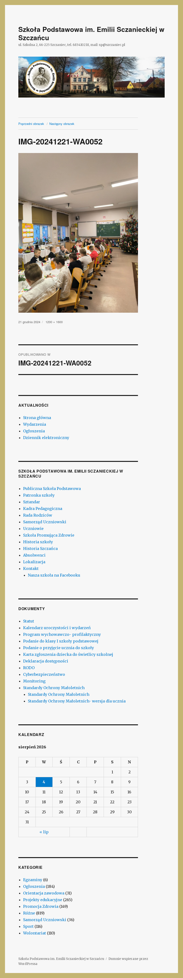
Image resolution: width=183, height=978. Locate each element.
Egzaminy (32, 879)
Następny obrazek (61, 123)
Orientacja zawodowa (43, 893)
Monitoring (34, 681)
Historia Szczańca (40, 548)
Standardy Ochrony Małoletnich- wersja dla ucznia (77, 701)
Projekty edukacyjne (42, 899)
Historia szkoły (38, 541)
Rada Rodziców (37, 515)
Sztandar (31, 501)
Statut (28, 621)
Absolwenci (34, 555)
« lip (44, 832)
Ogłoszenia (34, 431)
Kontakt (31, 568)
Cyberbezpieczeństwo (44, 674)
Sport (28, 926)
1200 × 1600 (54, 322)
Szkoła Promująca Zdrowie (48, 535)
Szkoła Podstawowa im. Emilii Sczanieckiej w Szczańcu (91, 33)
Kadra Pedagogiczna (42, 508)
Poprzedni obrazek (31, 123)
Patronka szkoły (39, 495)
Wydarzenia (34, 424)
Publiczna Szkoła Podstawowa (52, 488)
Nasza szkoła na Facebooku (54, 575)
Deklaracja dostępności (45, 661)
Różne (29, 913)
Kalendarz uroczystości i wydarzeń (57, 627)
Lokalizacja (34, 561)
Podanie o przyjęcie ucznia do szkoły (58, 647)
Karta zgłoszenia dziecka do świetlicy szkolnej (68, 654)
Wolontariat (34, 933)
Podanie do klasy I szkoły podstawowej (60, 641)
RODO (29, 667)
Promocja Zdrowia (40, 906)
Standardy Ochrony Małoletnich (54, 687)
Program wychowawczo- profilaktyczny (62, 634)
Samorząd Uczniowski (44, 521)
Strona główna (37, 417)
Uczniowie (33, 528)
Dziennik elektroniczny (46, 437)
